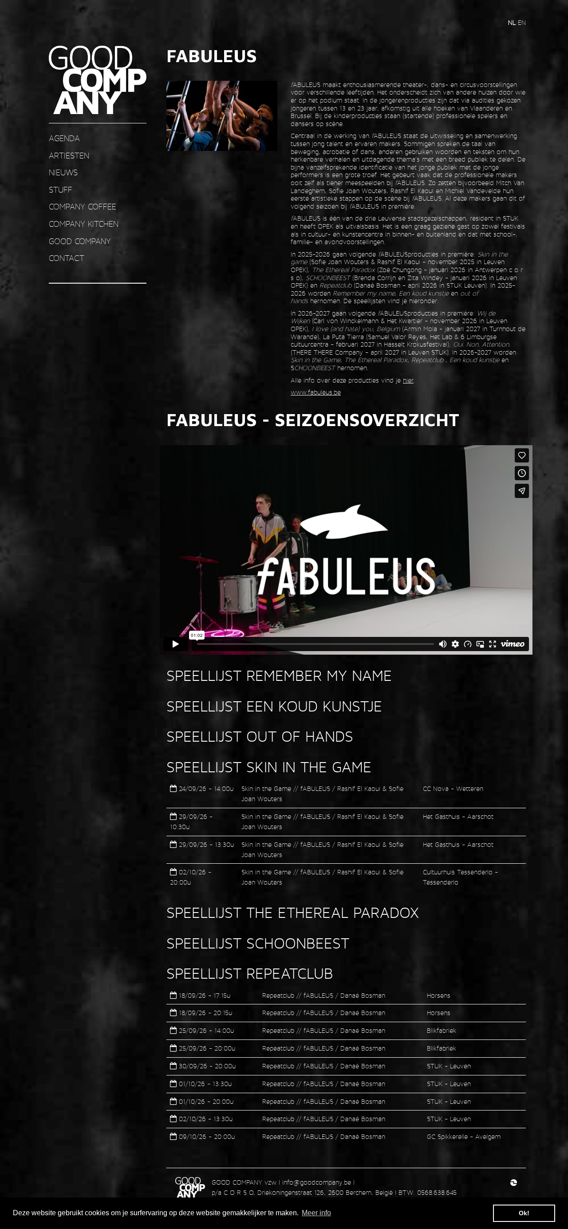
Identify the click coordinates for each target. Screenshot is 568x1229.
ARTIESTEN (69, 155)
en (522, 22)
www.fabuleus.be (316, 392)
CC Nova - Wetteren (453, 788)
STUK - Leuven (449, 1066)
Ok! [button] (524, 1213)
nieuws (63, 172)
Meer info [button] (316, 1213)
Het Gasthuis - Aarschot (458, 816)
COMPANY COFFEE (82, 206)
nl (513, 22)
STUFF (60, 189)
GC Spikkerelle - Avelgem (464, 1136)
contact (66, 258)
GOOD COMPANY (80, 241)
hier (408, 380)
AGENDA (64, 138)
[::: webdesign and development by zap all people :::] (513, 1182)
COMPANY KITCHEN (83, 224)
